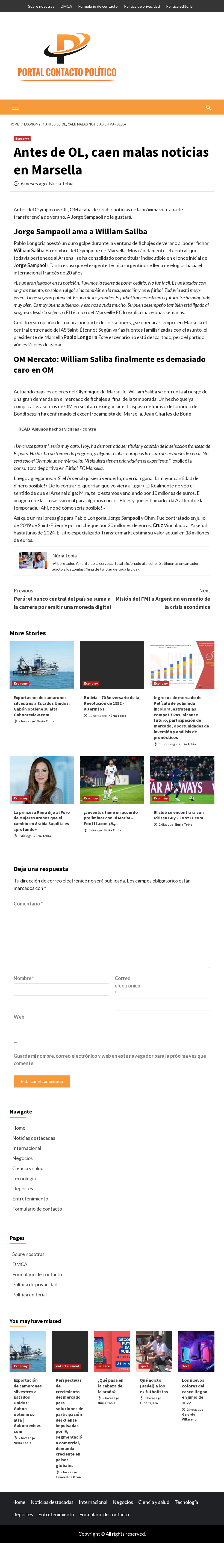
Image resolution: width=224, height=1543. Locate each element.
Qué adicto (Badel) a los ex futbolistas (154, 1385)
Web (19, 1017)
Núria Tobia (61, 183)
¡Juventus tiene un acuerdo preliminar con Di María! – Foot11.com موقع (111, 818)
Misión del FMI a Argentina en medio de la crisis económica (163, 598)
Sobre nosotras (41, 6)
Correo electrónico (127, 985)
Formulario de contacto (98, 6)
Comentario (28, 904)
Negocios (22, 1158)
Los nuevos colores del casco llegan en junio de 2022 (194, 1391)
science (104, 1366)
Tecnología (24, 1178)
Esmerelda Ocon (68, 1477)
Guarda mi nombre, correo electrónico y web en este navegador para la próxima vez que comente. (110, 1059)
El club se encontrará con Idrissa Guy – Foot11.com (179, 815)
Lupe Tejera (149, 1403)
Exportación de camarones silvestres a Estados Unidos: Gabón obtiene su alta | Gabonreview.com (42, 706)
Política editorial (179, 6)
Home (18, 1128)
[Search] (208, 108)
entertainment (67, 1366)
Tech (186, 1366)
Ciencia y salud (27, 1168)
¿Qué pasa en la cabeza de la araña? (110, 1385)
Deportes (22, 1188)
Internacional (26, 1148)
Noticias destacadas (33, 1138)
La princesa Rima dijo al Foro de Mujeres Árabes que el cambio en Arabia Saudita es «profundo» (42, 821)
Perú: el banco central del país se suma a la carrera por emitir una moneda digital (62, 598)
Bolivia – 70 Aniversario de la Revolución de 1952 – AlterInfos (111, 703)
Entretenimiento (30, 1199)
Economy (22, 138)
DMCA (66, 6)
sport (144, 1366)
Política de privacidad (142, 6)
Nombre (24, 978)
